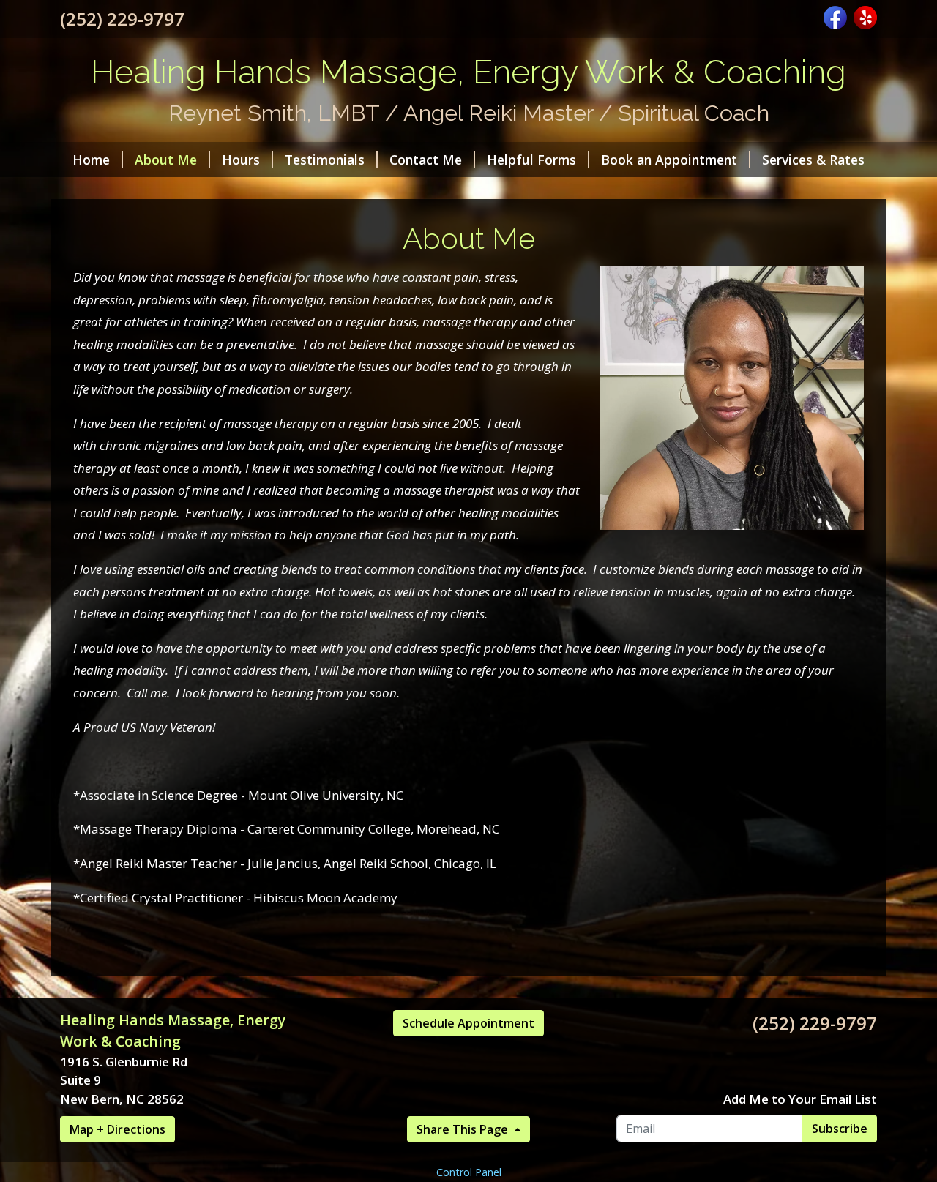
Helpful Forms (531, 159)
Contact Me (425, 159)
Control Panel (468, 1172)
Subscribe (839, 1129)
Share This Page (464, 1129)
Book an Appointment (669, 159)
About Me (166, 159)
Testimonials (325, 159)
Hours (241, 159)
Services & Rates (813, 159)
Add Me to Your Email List (800, 1099)
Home (91, 159)
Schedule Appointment (468, 1023)
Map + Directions (117, 1129)
